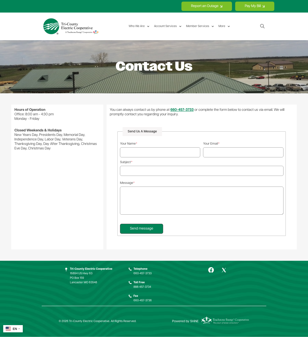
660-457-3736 (142, 300)
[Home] (70, 26)
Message (126, 183)
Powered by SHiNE (185, 321)
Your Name (128, 143)
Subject (125, 162)
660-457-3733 (142, 273)
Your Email (210, 143)
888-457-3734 (142, 287)
